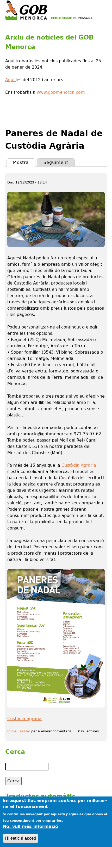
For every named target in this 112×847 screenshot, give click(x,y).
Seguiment (55, 162)
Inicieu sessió (18, 731)
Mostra (24, 162)
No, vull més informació (30, 826)
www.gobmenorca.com (61, 92)
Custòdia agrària (24, 718)
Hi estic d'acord (20, 838)
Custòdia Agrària (78, 465)
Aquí (10, 79)
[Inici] (49, 10)
